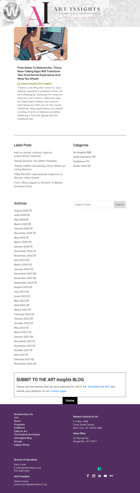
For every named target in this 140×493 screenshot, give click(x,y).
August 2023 (21, 287)
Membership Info (23, 414)
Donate (18, 441)
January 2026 (21, 228)
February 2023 (22, 314)
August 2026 (21, 210)
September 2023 (23, 282)
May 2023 (19, 300)
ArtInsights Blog (23, 438)
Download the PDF (99, 386)
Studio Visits (80, 165)
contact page (58, 390)
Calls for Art (20, 431)
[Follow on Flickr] (111, 476)
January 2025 (21, 246)
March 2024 (21, 264)
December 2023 (23, 273)
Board (17, 421)
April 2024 (20, 260)
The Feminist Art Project (27, 434)
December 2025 (23, 233)
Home (70, 400)
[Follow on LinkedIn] (99, 476)
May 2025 (19, 237)
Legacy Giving (21, 444)
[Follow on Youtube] (105, 476)
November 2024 (23, 255)
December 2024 (23, 251)
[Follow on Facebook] (88, 476)
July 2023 (19, 291)
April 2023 (20, 305)
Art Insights (45, 83)
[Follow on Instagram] (94, 476)
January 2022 (21, 336)
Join (16, 417)
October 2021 (21, 350)
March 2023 (21, 309)
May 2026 (19, 219)
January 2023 (21, 318)
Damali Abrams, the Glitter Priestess (35, 160)
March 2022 (21, 332)
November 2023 (23, 278)
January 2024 (22, 269)
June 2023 (20, 296)
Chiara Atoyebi (29, 83)
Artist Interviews (82, 156)
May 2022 (19, 327)
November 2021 (23, 345)
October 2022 (22, 323)
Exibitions (19, 427)
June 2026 (20, 214)
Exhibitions (79, 161)
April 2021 (19, 354)
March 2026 (21, 224)
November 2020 (23, 363)
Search (120, 204)
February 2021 (22, 359)
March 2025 (21, 241)
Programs (19, 424)
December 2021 (23, 341)
